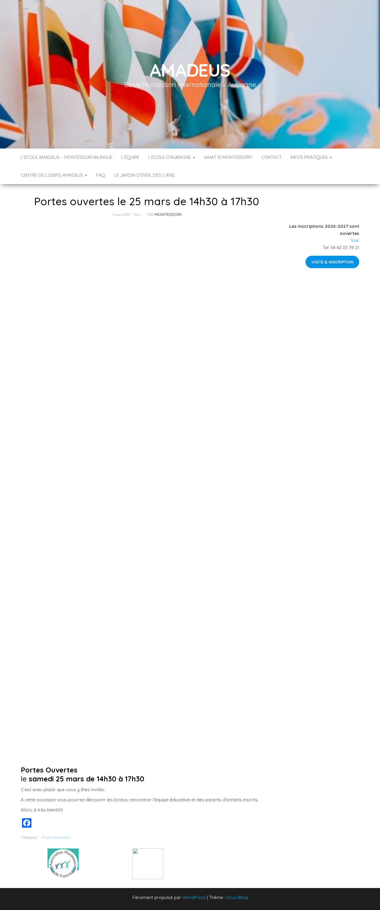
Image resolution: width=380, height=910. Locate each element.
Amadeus (190, 70)
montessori (168, 214)
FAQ (100, 175)
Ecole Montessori (55, 837)
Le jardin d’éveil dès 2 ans (144, 175)
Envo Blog (237, 897)
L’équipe (130, 157)
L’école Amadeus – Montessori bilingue (66, 157)
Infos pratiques (310, 157)
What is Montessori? (228, 157)
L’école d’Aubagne (170, 157)
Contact (271, 157)
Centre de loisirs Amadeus (52, 175)
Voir (355, 240)
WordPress (194, 897)
